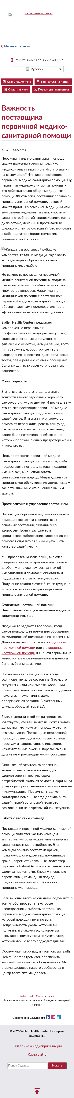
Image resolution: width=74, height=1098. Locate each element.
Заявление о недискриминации (37, 1046)
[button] (37, 69)
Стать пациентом (18, 81)
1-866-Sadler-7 (51, 60)
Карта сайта (37, 1054)
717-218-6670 (26, 60)
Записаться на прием (54, 81)
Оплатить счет (17, 89)
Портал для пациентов (53, 89)
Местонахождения (17, 46)
